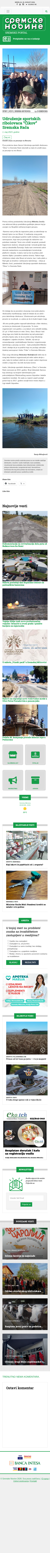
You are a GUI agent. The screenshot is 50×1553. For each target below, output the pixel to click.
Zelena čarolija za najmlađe (20, 1255)
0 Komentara (42, 111)
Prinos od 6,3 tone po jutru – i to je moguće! (26, 1059)
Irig (17, 1285)
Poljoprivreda (18, 1057)
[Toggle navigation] (8, 11)
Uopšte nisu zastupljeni (18, 941)
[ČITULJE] (35, 755)
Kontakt (33, 1481)
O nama (45, 1479)
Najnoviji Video (25, 1016)
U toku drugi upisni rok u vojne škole (23, 1100)
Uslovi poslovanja (21, 1481)
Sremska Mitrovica (22, 111)
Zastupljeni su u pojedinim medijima (23, 951)
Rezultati (30, 962)
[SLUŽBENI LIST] (12, 755)
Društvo (9, 862)
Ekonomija (16, 862)
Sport (5, 111)
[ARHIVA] (35, 780)
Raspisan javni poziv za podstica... (24, 1326)
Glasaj (13, 962)
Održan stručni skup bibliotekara (23, 1291)
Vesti (11, 111)
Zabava (14, 1356)
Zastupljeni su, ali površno (19, 944)
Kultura (7, 1250)
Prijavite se (26, 1204)
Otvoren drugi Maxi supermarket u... (25, 1361)
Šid (25, 1057)
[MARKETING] (12, 780)
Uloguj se (32, 4)
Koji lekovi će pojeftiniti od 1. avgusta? (24, 864)
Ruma (24, 1356)
